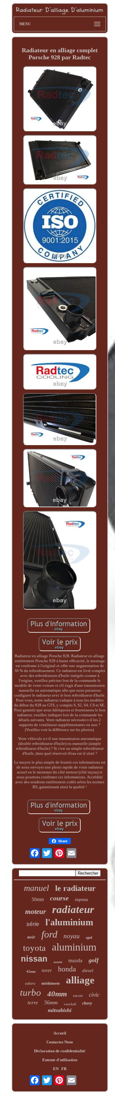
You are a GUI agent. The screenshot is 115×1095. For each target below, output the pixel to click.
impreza (81, 899)
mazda (75, 960)
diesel (87, 970)
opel (89, 937)
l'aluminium (69, 922)
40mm (57, 994)
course (59, 898)
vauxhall (70, 1004)
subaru (30, 983)
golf (94, 960)
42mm (31, 971)
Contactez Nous (59, 1042)
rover (47, 970)
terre (33, 1003)
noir (31, 937)
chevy (87, 1003)
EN (56, 1068)
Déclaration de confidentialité (59, 1051)
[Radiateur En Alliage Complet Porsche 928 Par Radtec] (60, 99)
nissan (34, 958)
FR (64, 1068)
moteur (35, 911)
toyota (34, 948)
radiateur (73, 909)
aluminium (74, 947)
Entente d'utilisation (59, 1059)
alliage (80, 980)
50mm (38, 899)
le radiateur (75, 888)
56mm (51, 1002)
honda (67, 969)
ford (49, 934)
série (32, 924)
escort (78, 995)
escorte (58, 962)
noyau (71, 936)
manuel (36, 888)
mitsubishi (59, 1010)
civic (94, 994)
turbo (30, 992)
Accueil (59, 1033)
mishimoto (50, 983)
